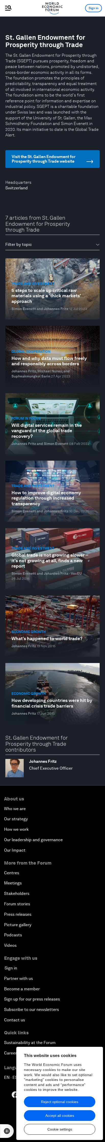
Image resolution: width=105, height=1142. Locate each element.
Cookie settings (59, 1129)
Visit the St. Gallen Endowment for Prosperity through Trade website (43, 159)
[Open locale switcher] (7, 1131)
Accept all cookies (59, 1115)
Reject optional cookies (59, 1102)
